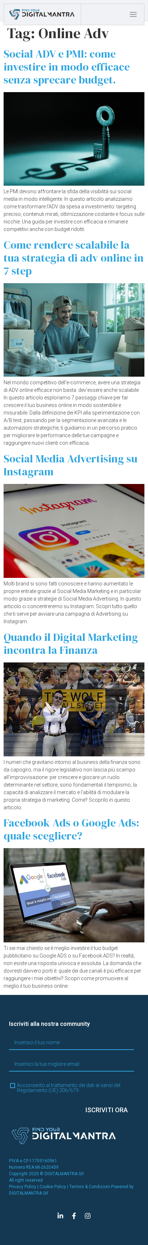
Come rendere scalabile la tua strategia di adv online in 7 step (74, 257)
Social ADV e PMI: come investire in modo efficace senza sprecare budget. (67, 66)
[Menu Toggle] (135, 14)
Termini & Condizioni (89, 1186)
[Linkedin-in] (60, 1216)
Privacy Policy (22, 1186)
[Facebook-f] (74, 1216)
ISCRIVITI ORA (106, 1110)
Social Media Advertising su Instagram (70, 465)
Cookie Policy (53, 1186)
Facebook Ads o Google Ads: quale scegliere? (71, 829)
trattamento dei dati (72, 1085)
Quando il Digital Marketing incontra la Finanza (71, 643)
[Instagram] (87, 1216)
